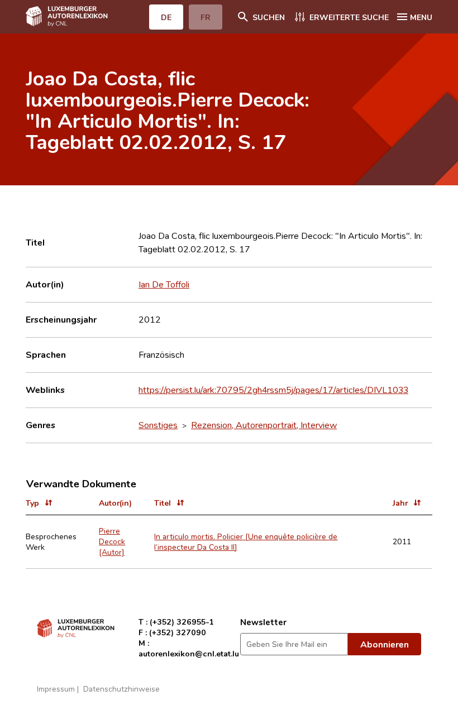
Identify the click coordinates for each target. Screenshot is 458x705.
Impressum (56, 688)
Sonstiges (158, 424)
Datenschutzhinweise (121, 688)
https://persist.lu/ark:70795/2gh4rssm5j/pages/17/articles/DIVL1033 (273, 389)
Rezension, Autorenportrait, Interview (264, 424)
